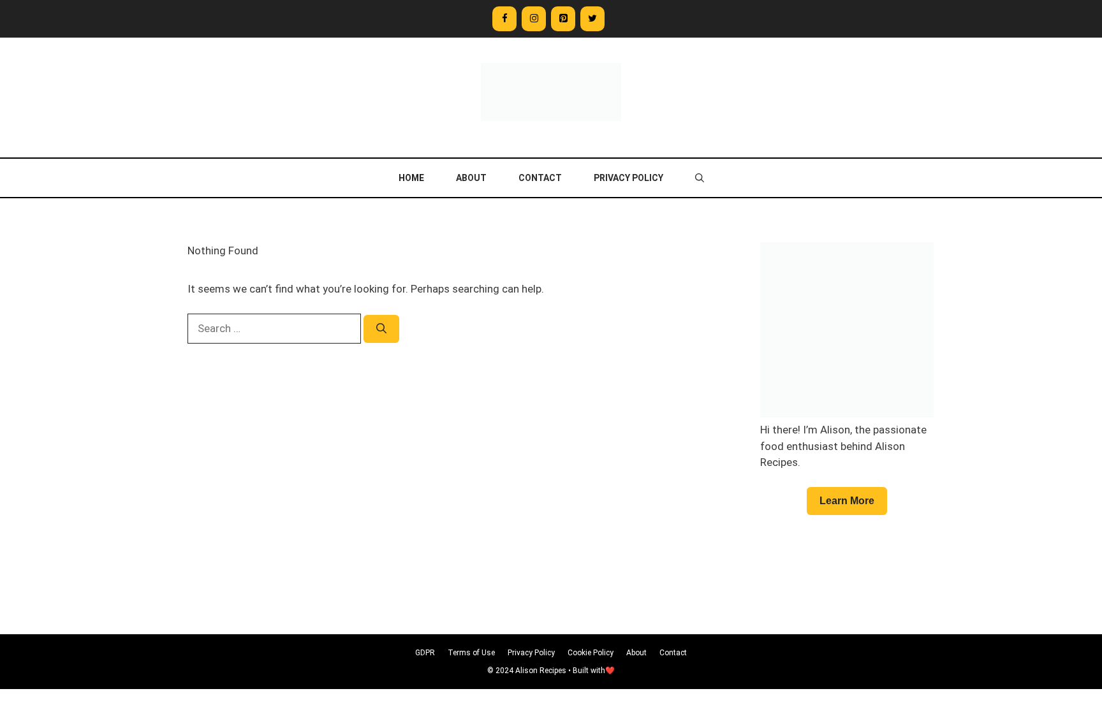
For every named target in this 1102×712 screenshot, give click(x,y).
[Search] (381, 329)
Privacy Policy (628, 178)
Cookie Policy (590, 652)
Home (411, 178)
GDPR (425, 652)
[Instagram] (534, 18)
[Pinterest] (563, 18)
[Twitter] (592, 18)
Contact (540, 178)
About (471, 178)
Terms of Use (471, 652)
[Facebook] (504, 18)
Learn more (846, 500)
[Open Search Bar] (699, 178)
